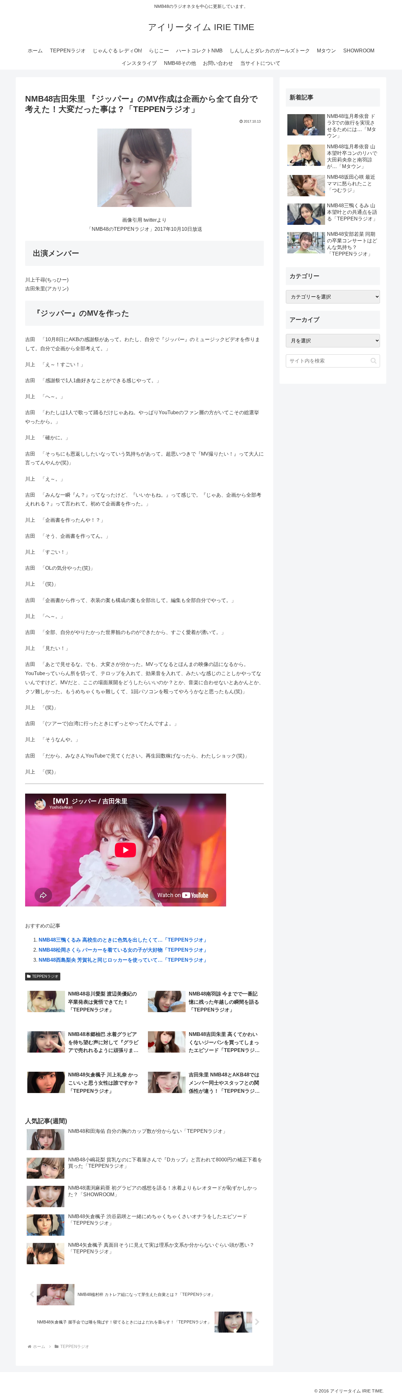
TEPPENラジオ (45, 976)
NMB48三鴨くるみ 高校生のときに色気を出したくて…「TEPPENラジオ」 (124, 940)
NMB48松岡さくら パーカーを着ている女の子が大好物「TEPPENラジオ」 (124, 950)
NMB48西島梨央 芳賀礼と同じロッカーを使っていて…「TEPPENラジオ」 (124, 960)
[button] (373, 360)
